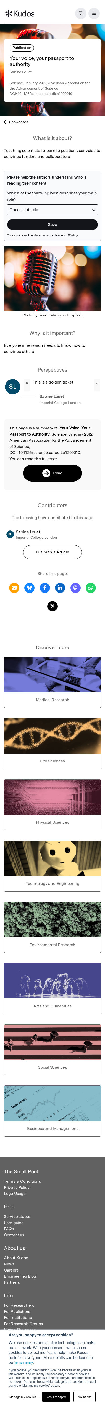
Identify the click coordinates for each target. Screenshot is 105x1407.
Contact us (14, 1234)
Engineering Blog (20, 1276)
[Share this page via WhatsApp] (90, 587)
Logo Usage (15, 1193)
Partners (12, 1282)
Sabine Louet (52, 396)
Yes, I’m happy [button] (56, 1396)
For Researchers (19, 1305)
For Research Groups (23, 1323)
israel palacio (49, 315)
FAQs (9, 1228)
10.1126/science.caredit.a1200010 (45, 94)
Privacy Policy (16, 1187)
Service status (17, 1216)
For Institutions (18, 1317)
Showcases (18, 122)
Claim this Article (52, 552)
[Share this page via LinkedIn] (60, 587)
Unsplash (74, 315)
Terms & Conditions (22, 1181)
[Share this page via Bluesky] (29, 587)
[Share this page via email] (14, 587)
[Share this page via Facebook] (44, 587)
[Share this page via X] (52, 605)
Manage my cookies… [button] (24, 1396)
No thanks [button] (84, 1396)
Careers (11, 1270)
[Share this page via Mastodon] (75, 587)
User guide (14, 1222)
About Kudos (16, 1257)
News (9, 1264)
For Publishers (17, 1311)
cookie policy (24, 1362)
